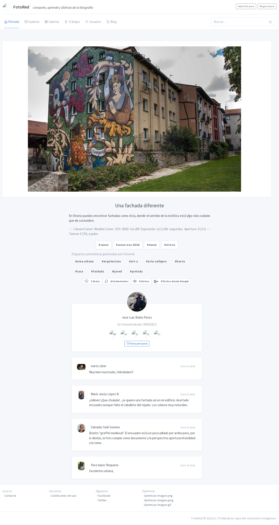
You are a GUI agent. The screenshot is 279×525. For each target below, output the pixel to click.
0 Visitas (143, 281)
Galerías (54, 22)
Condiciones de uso (64, 496)
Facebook (104, 496)
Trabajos (74, 22)
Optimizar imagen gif (157, 505)
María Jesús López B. (105, 394)
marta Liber (98, 366)
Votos (95, 281)
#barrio (180, 261)
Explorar (33, 22)
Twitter (102, 500)
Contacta (10, 496)
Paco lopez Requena (104, 465)
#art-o (133, 261)
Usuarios (95, 22)
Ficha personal (138, 343)
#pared (117, 271)
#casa (79, 271)
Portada (13, 22)
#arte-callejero (156, 261)
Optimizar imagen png (158, 496)
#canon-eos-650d (128, 245)
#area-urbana (84, 261)
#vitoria (169, 245)
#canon (103, 245)
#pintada (136, 271)
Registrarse (267, 6)
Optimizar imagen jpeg (159, 500)
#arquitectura (111, 261)
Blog (113, 22)
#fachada (97, 271)
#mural (152, 245)
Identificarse (246, 6)
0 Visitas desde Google (174, 281)
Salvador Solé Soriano (105, 427)
